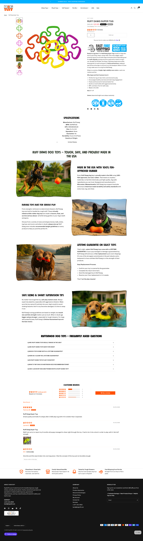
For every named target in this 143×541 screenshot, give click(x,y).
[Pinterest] (95, 109)
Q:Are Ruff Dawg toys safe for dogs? (41, 347)
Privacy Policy (77, 495)
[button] (91, 30)
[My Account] (131, 8)
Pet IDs (74, 8)
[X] (92, 109)
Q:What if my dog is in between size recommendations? (48, 364)
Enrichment (84, 8)
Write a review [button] (105, 393)
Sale (98, 8)
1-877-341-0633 (9, 502)
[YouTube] (14, 508)
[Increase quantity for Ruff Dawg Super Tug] (93, 35)
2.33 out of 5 (42, 392)
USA (92, 8)
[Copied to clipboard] (98, 109)
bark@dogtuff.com (78, 507)
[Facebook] (88, 109)
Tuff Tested (65, 8)
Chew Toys (44, 8)
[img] (27, 407)
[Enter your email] (137, 500)
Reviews (75, 502)
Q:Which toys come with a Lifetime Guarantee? (45, 351)
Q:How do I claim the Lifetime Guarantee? (43, 355)
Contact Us (76, 500)
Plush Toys (55, 8)
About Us (75, 488)
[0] (137, 8)
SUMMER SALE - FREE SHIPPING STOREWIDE (80, 1)
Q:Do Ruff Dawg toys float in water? (41, 360)
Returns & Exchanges (79, 492)
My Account (76, 497)
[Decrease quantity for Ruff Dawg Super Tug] (88, 35)
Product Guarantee (78, 490)
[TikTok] (21, 508)
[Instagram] (10, 508)
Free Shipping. (90, 26)
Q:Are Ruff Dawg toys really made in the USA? (45, 342)
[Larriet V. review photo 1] (27, 441)
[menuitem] (45, 8)
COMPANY (76, 484)
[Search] (134, 8)
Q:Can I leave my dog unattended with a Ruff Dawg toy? (48, 369)
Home (5, 15)
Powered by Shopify (27, 530)
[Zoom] (78, 21)
